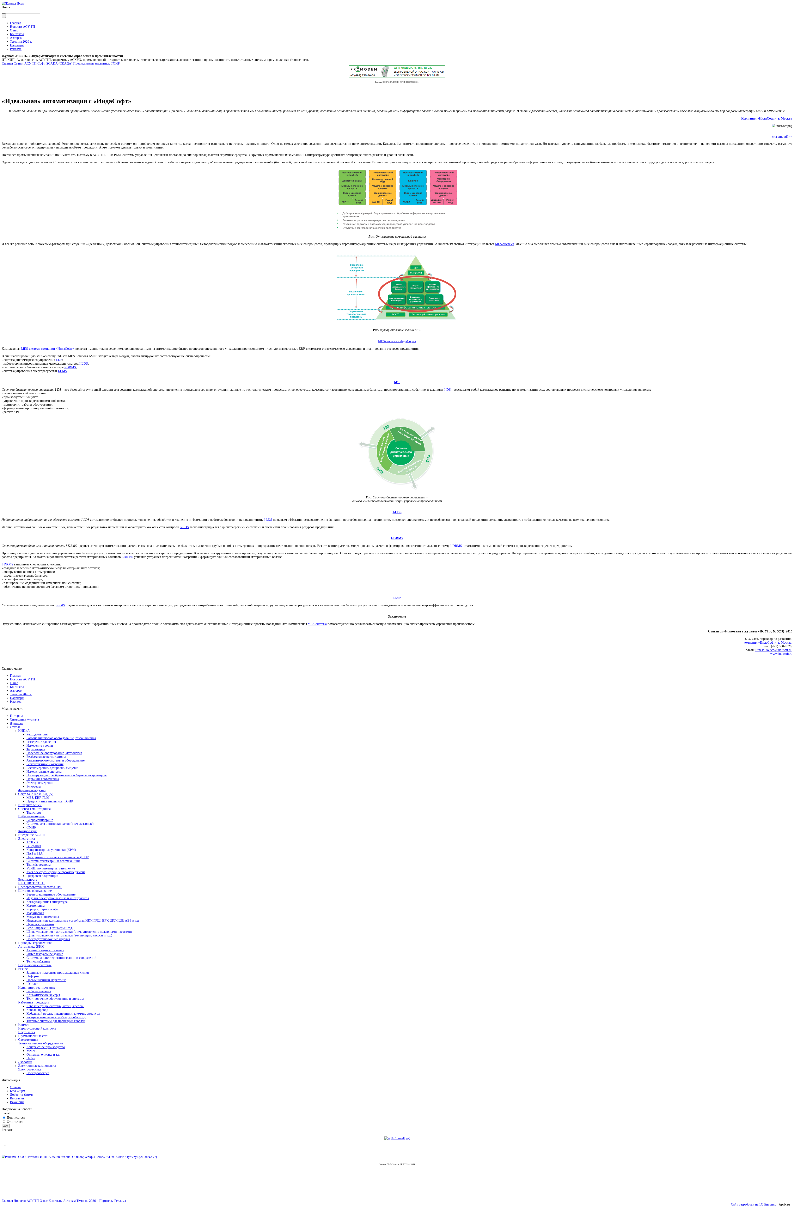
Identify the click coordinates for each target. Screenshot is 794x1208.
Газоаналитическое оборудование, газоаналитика (61, 738)
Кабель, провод (37, 1010)
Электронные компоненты (37, 1065)
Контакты (17, 686)
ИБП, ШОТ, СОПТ (31, 883)
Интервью (17, 715)
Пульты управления (40, 924)
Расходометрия (37, 734)
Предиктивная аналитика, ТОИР (96, 63)
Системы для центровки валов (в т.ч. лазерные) (59, 823)
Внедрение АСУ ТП (32, 835)
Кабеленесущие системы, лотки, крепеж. (55, 1006)
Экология (25, 1062)
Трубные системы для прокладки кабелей (55, 1021)
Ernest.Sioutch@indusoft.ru (773, 650)
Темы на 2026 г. (21, 694)
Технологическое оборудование (40, 1043)
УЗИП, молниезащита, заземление (50, 868)
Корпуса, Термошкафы (42, 909)
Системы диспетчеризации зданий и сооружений (61, 957)
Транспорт (33, 812)
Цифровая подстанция (42, 876)
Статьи (15, 727)
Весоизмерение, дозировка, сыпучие (52, 768)
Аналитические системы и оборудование (55, 760)
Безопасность (27, 879)
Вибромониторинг (31, 816)
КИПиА (24, 730)
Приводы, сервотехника (35, 943)
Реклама (16, 701)
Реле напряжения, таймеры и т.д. (49, 928)
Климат (23, 1024)
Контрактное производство (45, 1047)
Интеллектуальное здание (44, 954)
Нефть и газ (26, 1032)
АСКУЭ (32, 842)
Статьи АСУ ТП (25, 63)
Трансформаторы (38, 864)
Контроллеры (27, 831)
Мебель (31, 1050)
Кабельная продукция (33, 1002)
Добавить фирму (21, 1094)
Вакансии (17, 1102)
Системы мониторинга (34, 809)
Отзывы (15, 1087)
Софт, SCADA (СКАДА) (54, 63)
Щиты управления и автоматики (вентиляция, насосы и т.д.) (69, 935)
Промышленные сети (33, 1036)
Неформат (33, 976)
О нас (14, 683)
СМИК (31, 827)
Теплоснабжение (38, 961)
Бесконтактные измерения (44, 764)
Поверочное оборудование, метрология (54, 753)
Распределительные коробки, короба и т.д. (56, 1017)
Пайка (30, 1058)
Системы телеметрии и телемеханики (53, 861)
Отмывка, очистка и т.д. (43, 1054)
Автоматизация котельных (45, 950)
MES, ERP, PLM (37, 797)
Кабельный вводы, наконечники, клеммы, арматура (63, 1013)
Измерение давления (41, 741)
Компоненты (35, 905)
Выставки (17, 1098)
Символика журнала (24, 719)
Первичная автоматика (42, 779)
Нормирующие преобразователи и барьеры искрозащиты (66, 775)
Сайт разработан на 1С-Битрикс (753, 1204)
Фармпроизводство (31, 790)
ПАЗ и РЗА (34, 853)
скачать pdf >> (782, 136)
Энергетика (26, 838)
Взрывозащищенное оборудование (50, 894)
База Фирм (17, 1091)
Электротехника (29, 1069)
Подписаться (16, 1117)
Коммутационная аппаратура (47, 902)
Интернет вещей (30, 805)
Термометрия (35, 749)
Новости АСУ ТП (22, 679)
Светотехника (28, 1039)
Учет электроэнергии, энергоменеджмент (55, 872)
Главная (7, 63)
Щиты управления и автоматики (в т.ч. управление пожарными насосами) (79, 931)
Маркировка (35, 913)
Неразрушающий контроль (37, 1028)
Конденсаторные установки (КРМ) (51, 849)
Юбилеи (32, 983)
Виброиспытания (38, 991)
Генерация (33, 846)
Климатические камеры (43, 995)
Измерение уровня (39, 745)
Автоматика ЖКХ (31, 946)
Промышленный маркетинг (46, 980)
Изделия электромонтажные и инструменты (57, 898)
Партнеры (17, 698)
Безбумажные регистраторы (46, 756)
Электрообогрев (37, 1073)
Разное (23, 969)
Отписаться (15, 1121)
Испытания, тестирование (36, 987)
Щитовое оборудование (35, 890)
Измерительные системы (44, 771)
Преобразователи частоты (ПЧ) (40, 887)
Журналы (16, 723)
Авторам (16, 690)
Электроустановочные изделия (48, 939)
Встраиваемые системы (34, 965)
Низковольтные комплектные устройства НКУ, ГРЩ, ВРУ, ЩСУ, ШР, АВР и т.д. (83, 920)
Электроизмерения (39, 782)
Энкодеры (33, 786)
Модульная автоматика (42, 916)
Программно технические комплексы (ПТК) (57, 857)
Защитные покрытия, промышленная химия (57, 972)
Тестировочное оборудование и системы (55, 998)
